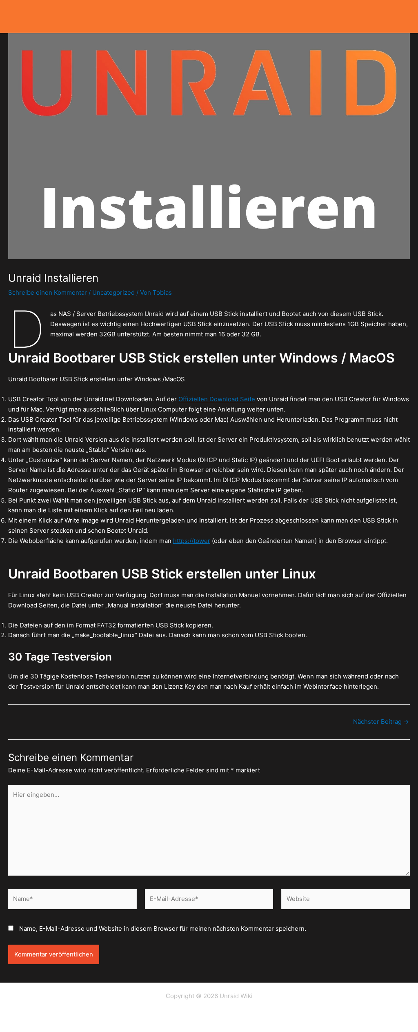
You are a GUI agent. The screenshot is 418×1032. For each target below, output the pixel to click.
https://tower (191, 541)
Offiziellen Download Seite (216, 399)
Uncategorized (113, 292)
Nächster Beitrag (381, 721)
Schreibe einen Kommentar (47, 292)
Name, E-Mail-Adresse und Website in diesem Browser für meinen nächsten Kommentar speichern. (162, 928)
